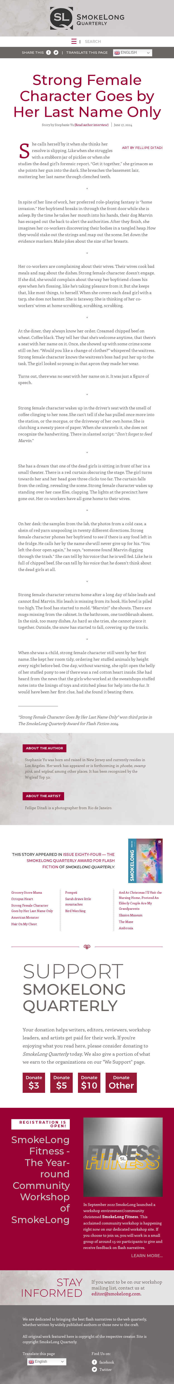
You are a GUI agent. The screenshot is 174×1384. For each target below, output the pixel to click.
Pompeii (71, 892)
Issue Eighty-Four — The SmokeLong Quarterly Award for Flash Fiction (71, 860)
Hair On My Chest (24, 924)
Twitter (105, 1369)
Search (93, 41)
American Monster (25, 917)
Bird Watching (75, 911)
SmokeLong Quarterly (87, 18)
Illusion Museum (130, 915)
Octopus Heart (22, 899)
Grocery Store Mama (26, 892)
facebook (106, 1362)
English (128, 53)
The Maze (126, 921)
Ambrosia (126, 928)
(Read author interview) (92, 125)
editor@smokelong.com (116, 1293)
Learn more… (147, 1255)
